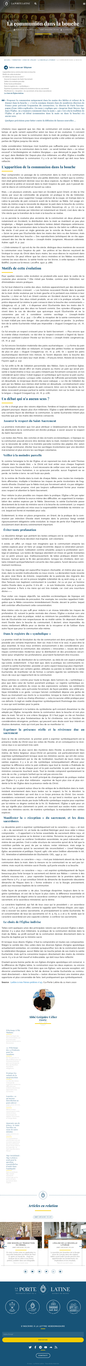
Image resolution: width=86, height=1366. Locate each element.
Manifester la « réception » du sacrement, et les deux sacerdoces (28, 91)
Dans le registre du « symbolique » (17, 86)
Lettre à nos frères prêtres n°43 (27, 982)
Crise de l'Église (29, 60)
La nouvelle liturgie (46, 60)
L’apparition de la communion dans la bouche (19, 72)
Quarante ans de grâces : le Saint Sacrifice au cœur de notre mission (13, 1127)
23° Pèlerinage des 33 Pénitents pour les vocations (13, 1051)
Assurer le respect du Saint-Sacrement (18, 79)
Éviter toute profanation (12, 84)
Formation (16, 60)
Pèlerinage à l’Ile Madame (13, 1031)
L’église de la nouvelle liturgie (65, 1244)
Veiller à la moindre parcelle (14, 81)
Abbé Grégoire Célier (49, 29)
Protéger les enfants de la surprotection (12, 1075)
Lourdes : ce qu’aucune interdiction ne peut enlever (12, 1099)
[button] (84, 4)
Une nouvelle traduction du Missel (21, 1244)
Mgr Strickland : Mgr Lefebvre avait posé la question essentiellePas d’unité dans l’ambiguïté (13, 1162)
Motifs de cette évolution (12, 74)
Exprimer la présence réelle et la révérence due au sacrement (26, 88)
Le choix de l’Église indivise (14, 93)
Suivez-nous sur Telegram (20, 67)
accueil (7, 60)
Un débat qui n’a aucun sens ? (13, 77)
